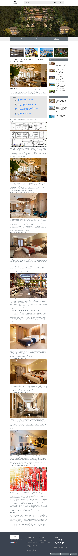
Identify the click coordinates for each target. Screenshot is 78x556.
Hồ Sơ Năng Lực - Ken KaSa (31, 547)
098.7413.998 (54, 554)
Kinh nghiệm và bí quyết (19, 43)
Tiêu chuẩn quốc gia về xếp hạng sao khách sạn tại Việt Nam (31, 542)
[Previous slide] (12, 52)
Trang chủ (14, 38)
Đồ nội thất (29, 38)
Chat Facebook (65, 554)
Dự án (21, 38)
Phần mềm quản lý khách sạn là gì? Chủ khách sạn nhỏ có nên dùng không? (32, 550)
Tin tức (56, 38)
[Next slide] (66, 52)
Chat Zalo (74, 554)
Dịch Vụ (38, 38)
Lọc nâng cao (58, 2)
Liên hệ (63, 38)
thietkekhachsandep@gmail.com (60, 547)
